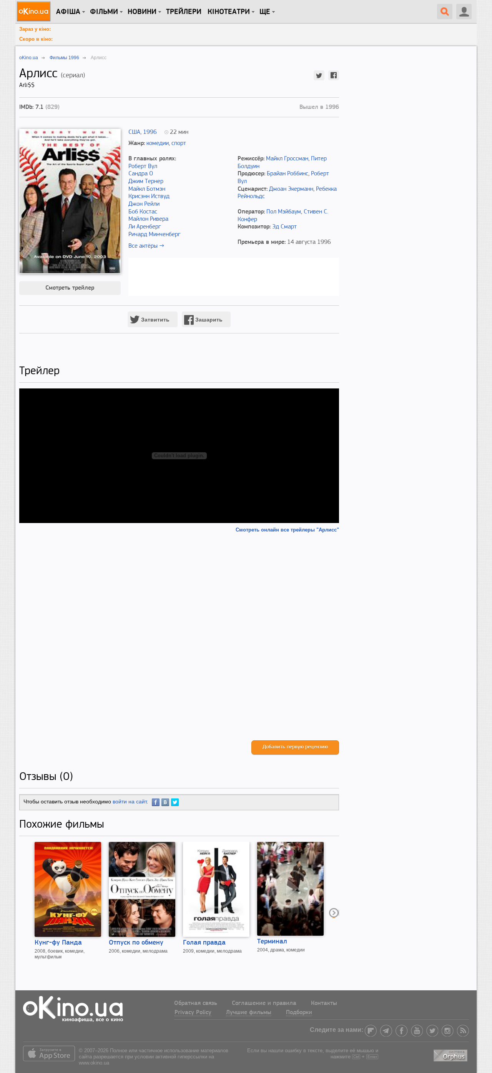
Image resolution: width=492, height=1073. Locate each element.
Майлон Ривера (148, 219)
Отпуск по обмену (136, 943)
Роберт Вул (142, 166)
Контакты (324, 1003)
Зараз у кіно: (35, 29)
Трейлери (183, 12)
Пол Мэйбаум (283, 212)
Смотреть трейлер (69, 288)
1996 (150, 132)
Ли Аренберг (144, 227)
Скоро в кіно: (36, 39)
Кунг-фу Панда (58, 943)
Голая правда (204, 943)
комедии (157, 143)
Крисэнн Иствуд (149, 196)
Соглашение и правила (264, 1003)
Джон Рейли (144, 204)
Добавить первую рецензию (295, 747)
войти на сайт (129, 801)
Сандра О (140, 174)
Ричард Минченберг (154, 235)
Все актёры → (146, 246)
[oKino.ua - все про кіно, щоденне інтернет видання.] (35, 11)
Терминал (272, 941)
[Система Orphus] (451, 1054)
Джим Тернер (145, 181)
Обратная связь (195, 1003)
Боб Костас (142, 212)
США (134, 132)
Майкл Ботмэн (146, 189)
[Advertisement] (179, 637)
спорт (178, 143)
